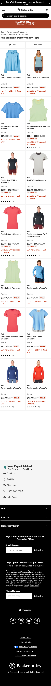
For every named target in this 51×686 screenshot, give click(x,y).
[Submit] (4, 16)
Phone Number (13, 591)
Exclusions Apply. (12, 573)
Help (2, 508)
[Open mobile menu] (3, 9)
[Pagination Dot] (22, 26)
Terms (26, 586)
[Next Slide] (49, 3)
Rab (2, 31)
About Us (4, 517)
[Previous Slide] (1, 3)
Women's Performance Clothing (14, 34)
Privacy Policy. (34, 586)
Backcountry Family (9, 525)
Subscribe (38, 550)
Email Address (13, 545)
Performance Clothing (16, 31)
